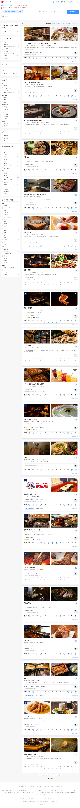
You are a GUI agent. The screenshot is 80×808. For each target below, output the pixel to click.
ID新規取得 (70, 2)
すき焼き (60, 790)
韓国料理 (67, 792)
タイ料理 (4, 792)
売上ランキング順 (56, 23)
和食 (40, 790)
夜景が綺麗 (8, 790)
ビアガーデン (73, 792)
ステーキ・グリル (72, 790)
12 (75, 180)
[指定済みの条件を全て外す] (40, 12)
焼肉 (56, 790)
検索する (72, 12)
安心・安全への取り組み (49, 786)
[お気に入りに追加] (76, 43)
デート (43, 794)
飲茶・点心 (19, 792)
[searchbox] (21, 12)
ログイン (77, 2)
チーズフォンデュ (55, 792)
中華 (44, 790)
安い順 (73, 23)
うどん (13, 792)
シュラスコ (34, 792)
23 (75, 142)
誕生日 (20, 790)
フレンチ (36, 790)
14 (75, 405)
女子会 (3, 790)
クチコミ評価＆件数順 (65, 23)
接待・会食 (15, 790)
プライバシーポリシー (20, 786)
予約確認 (63, 2)
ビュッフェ (48, 790)
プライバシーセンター (32, 786)
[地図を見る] (76, 53)
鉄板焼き (65, 790)
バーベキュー (38, 794)
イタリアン (30, 790)
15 (75, 105)
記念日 (24, 790)
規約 (40, 786)
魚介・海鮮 (47, 792)
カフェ (28, 792)
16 (75, 217)
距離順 (77, 23)
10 (75, 369)
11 (75, 588)
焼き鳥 (61, 792)
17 (75, 331)
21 (75, 28)
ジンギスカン (41, 792)
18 (75, 68)
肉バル (24, 792)
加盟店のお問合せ (59, 786)
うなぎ (9, 792)
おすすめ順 (48, 23)
